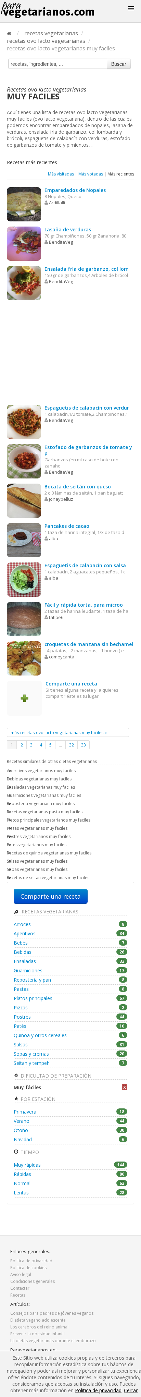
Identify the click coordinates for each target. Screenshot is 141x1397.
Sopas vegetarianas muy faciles (37, 869)
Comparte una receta (51, 896)
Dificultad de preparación (55, 1075)
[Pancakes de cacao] (24, 539)
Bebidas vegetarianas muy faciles (39, 779)
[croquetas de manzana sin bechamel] (24, 658)
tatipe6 (56, 617)
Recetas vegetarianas (49, 911)
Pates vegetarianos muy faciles (36, 845)
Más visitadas (61, 174)
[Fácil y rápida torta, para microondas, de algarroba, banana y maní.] (24, 618)
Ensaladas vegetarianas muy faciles (41, 787)
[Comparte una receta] (24, 697)
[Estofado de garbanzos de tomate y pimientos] (24, 461)
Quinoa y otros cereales (69, 1035)
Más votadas (90, 174)
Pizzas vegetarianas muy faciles (37, 828)
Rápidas (69, 1174)
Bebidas (69, 952)
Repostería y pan (69, 979)
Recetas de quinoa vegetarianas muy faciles (49, 853)
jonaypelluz (61, 499)
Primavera (69, 1111)
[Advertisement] (70, 353)
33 (83, 745)
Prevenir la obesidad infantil (37, 1334)
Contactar (19, 1288)
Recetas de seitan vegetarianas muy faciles (48, 877)
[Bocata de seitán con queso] (24, 500)
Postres (69, 1016)
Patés (69, 1026)
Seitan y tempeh (69, 1063)
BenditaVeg (61, 242)
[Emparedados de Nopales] (24, 204)
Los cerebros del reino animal (39, 1327)
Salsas (69, 1044)
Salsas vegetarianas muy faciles (37, 861)
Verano (69, 1121)
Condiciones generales (32, 1281)
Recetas (17, 1295)
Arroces (69, 924)
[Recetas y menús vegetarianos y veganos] (56, 10)
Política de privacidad (31, 1261)
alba (53, 538)
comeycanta (61, 657)
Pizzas (69, 1007)
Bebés (69, 942)
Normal (69, 1183)
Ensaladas (69, 961)
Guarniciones (69, 970)
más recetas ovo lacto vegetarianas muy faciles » (59, 732)
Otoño (69, 1130)
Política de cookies (28, 1268)
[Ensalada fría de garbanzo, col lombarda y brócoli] (24, 282)
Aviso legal (20, 1274)
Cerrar (131, 1390)
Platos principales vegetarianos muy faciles (48, 820)
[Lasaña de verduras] (24, 243)
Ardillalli (57, 202)
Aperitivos (69, 933)
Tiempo (29, 1152)
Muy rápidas (69, 1165)
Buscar (118, 63)
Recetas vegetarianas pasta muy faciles (44, 812)
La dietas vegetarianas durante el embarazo (53, 1341)
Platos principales (69, 998)
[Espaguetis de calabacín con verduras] (24, 421)
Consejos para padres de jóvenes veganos (51, 1313)
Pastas (69, 989)
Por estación (37, 1099)
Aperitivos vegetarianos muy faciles (41, 771)
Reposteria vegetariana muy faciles (41, 803)
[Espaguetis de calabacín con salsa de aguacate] (24, 579)
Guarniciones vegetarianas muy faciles (44, 795)
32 (71, 745)
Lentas (69, 1192)
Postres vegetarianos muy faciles (38, 836)
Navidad (69, 1139)
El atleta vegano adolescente (38, 1320)
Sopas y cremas (69, 1053)
